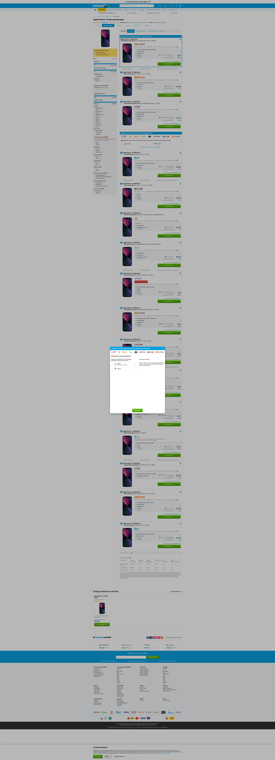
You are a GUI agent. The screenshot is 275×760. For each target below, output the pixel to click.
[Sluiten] (163, 348)
